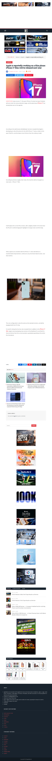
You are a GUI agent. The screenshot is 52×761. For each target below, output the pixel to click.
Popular (9, 588)
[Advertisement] (26, 17)
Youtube (5, 704)
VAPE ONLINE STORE (8, 713)
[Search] (47, 30)
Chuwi (5, 737)
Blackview (6, 739)
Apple (9, 62)
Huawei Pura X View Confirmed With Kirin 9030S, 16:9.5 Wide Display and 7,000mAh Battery (36, 386)
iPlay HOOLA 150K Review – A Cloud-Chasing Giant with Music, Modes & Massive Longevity (29, 614)
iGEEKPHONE (9, 101)
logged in (15, 416)
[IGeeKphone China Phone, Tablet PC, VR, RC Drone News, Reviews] (26, 31)
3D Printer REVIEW (16, 588)
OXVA (5, 718)
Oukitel (5, 749)
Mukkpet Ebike (7, 751)
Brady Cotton (14, 71)
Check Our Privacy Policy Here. (10, 698)
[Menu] (5, 30)
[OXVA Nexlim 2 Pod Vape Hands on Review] (8, 600)
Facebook (6, 702)
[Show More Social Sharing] (35, 75)
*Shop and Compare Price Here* (10, 701)
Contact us (6, 696)
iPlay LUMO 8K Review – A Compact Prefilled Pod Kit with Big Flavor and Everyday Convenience (28, 607)
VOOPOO (6, 716)
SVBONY (6, 736)
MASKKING (6, 722)
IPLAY (5, 725)
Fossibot (6, 741)
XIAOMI (23, 588)
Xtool (5, 748)
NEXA (5, 720)
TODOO (5, 727)
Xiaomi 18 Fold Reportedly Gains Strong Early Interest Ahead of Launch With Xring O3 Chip (16, 405)
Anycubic (6, 746)
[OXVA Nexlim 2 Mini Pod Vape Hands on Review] (8, 594)
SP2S (5, 723)
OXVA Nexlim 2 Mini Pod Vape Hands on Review (25, 594)
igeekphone (29, 759)
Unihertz (5, 743)
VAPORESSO (6, 715)
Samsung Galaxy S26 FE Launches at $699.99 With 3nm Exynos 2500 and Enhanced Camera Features (15, 387)
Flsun (5, 744)
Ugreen (5, 753)
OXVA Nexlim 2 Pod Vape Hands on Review (23, 600)
